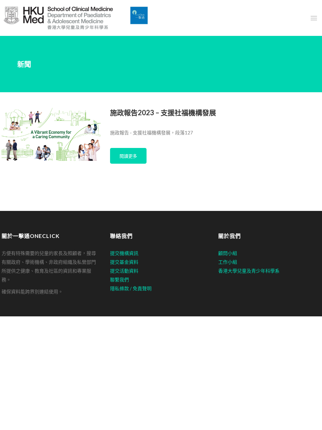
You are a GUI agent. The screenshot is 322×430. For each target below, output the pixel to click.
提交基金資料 (124, 262)
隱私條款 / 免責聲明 (131, 288)
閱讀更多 (128, 156)
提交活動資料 (124, 271)
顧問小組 (227, 253)
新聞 (24, 64)
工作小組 (227, 262)
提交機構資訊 (124, 253)
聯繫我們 (119, 279)
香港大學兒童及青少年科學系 (249, 271)
